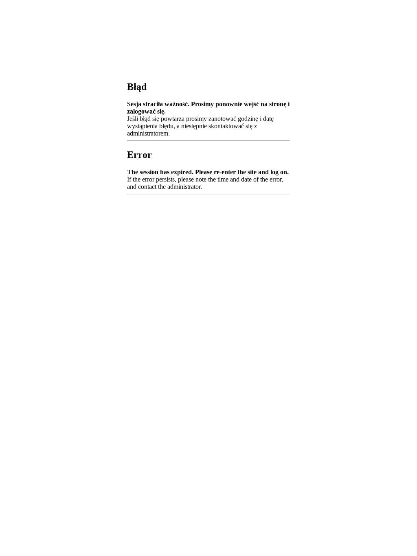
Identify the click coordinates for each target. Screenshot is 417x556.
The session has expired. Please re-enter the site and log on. (208, 172)
